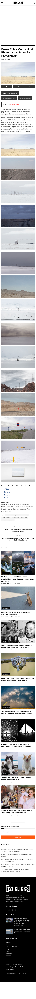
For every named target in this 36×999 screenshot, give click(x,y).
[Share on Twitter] (18, 86)
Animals (5, 641)
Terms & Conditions (20, 967)
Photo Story (24, 517)
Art (6, 944)
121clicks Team (14, 104)
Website (6, 489)
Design (8, 949)
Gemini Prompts (10, 969)
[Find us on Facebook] (6, 910)
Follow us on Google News (10, 93)
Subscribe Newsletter (25, 98)
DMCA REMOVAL (17, 964)
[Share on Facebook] (6, 86)
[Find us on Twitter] (9, 910)
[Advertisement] (18, 25)
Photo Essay (24, 515)
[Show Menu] (2, 2)
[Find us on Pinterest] (15, 910)
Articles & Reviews (11, 946)
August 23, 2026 (16, 749)
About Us (8, 964)
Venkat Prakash (7, 583)
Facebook (7, 498)
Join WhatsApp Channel (9, 98)
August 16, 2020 (5, 59)
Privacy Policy (9, 967)
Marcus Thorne (6, 649)
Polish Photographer (8, 520)
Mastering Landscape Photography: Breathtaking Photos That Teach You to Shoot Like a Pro (17, 579)
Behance (7, 492)
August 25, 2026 (16, 583)
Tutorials (8, 955)
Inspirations (6, 573)
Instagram (7, 495)
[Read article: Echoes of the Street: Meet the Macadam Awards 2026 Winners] (18, 598)
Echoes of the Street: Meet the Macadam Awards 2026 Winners (22, 931)
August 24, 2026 (16, 682)
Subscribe (18, 837)
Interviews (9, 953)
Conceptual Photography (12, 515)
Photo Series (15, 517)
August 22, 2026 (16, 782)
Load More (18, 821)
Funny (8, 951)
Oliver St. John (6, 616)
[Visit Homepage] (18, 2)
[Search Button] (34, 3)
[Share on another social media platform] (29, 86)
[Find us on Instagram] (12, 910)
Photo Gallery (6, 517)
